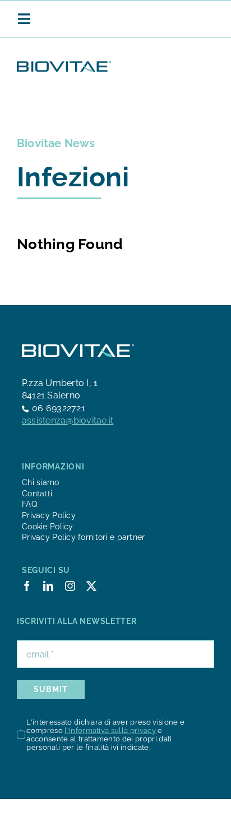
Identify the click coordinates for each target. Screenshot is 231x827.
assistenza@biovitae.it (67, 420)
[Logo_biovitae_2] (64, 64)
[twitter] (91, 586)
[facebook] (27, 586)
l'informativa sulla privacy (110, 730)
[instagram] (70, 586)
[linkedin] (48, 586)
